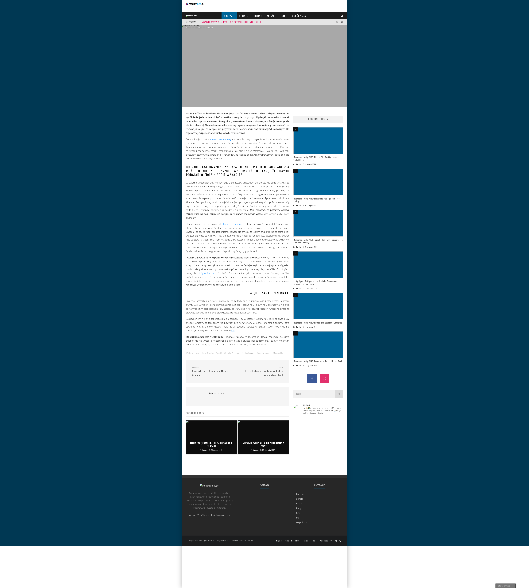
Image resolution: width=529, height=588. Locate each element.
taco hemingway (264, 353)
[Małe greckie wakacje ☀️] (318, 421)
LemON (220, 353)
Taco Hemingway (232, 224)
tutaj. (233, 330)
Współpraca (299, 15)
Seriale (243, 15)
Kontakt (191, 515)
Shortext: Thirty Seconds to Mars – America (210, 371)
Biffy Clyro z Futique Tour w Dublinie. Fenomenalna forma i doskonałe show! (316, 282)
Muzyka (228, 15)
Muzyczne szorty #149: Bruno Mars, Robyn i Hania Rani (317, 361)
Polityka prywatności (221, 515)
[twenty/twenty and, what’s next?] (335, 424)
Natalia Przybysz (232, 353)
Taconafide (278, 353)
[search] (339, 394)
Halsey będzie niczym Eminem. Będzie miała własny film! (264, 371)
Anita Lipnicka (193, 353)
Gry (298, 512)
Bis (284, 15)
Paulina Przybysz (248, 353)
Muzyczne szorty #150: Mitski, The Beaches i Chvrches (317, 322)
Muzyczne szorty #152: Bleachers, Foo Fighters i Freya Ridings (317, 200)
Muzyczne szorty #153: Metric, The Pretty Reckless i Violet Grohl (232, 22)
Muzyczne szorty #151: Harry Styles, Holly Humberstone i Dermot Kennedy (318, 241)
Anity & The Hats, (208, 273)
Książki (271, 15)
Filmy (257, 15)
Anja (251, 72)
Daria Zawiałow (208, 353)
